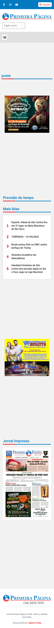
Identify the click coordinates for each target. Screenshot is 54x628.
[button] (4, 37)
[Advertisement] (27, 166)
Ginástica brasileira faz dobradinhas (23, 256)
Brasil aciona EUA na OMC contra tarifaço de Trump (29, 246)
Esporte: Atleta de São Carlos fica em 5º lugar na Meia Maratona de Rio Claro (29, 225)
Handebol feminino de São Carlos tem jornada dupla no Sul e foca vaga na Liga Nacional (28, 268)
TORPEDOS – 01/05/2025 (25, 236)
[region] (27, 610)
